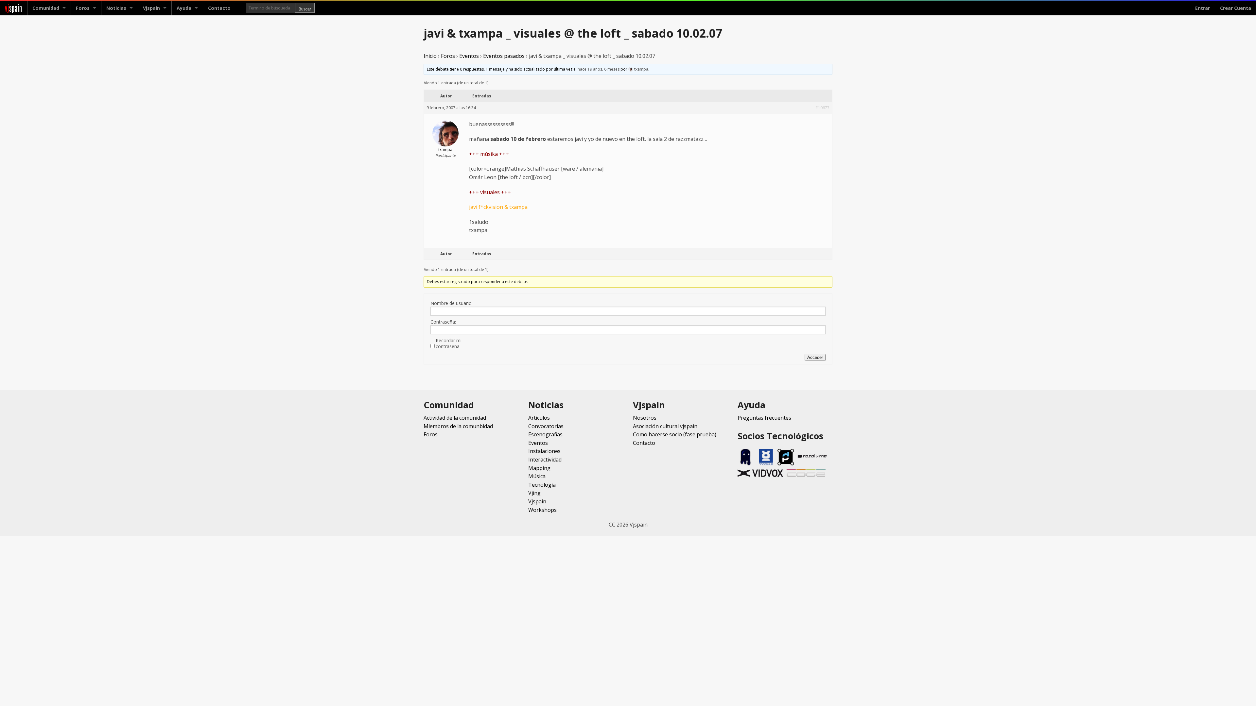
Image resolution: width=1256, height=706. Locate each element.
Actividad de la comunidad (455, 417)
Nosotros (644, 417)
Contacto (219, 8)
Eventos (469, 55)
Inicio (430, 55)
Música (537, 476)
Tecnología (542, 484)
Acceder (815, 357)
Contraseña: (443, 322)
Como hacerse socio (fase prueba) (674, 434)
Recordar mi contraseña (449, 343)
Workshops (542, 509)
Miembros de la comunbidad (458, 426)
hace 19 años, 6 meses (598, 69)
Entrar (1202, 8)
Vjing (534, 492)
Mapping (539, 468)
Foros (83, 8)
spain (13, 8)
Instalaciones (544, 451)
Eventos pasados (504, 55)
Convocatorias (546, 426)
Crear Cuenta (1235, 8)
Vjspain (537, 501)
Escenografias (545, 434)
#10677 (822, 107)
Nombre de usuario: (451, 303)
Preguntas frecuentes (764, 417)
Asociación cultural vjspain (665, 426)
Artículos (539, 417)
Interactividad (545, 459)
